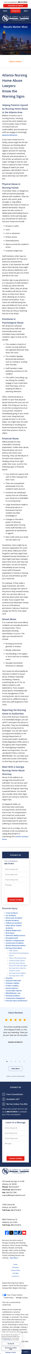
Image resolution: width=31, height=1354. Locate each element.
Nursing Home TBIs (16, 976)
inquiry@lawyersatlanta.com (13, 1195)
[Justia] (20, 1233)
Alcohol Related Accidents (16, 945)
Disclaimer (15, 1267)
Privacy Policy (15, 1270)
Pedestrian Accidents (14, 923)
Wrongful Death (12, 938)
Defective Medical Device (15, 935)
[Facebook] (7, 1233)
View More (15, 1068)
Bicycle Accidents (12, 920)
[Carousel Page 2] (11, 1061)
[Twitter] (11, 1233)
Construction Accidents (15, 943)
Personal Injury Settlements (16, 1001)
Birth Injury (10, 933)
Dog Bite (9, 978)
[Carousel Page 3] (15, 1061)
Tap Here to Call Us (15, 6)
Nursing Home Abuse (14, 948)
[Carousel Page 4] (20, 1061)
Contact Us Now (15, 900)
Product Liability (12, 986)
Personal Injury (9, 908)
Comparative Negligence (15, 998)
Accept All (11, 1343)
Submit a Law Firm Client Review (15, 1076)
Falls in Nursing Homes (17, 958)
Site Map (15, 1273)
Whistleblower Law (13, 993)
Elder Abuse (13, 950)
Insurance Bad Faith (13, 981)
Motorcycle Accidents (14, 918)
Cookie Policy (9, 1298)
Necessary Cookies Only (11, 1348)
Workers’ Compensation (15, 940)
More (26, 11)
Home (5, 11)
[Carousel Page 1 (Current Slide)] (7, 1061)
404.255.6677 (14, 1187)
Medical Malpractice (13, 930)
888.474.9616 (16, 1189)
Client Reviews (15, 1012)
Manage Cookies (22, 1298)
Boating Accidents (13, 996)
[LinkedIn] (15, 1233)
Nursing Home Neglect (17, 973)
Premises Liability (12, 983)
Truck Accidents (12, 913)
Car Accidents (11, 915)
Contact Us (15, 11)
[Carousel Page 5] (24, 1061)
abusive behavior (9, 135)
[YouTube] (24, 1233)
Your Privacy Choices (14, 1295)
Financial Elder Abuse (17, 960)
